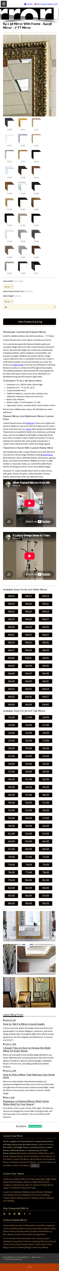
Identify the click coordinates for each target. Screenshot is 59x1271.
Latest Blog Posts (13, 1014)
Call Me (29, 4)
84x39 (45, 650)
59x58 (28, 826)
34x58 (11, 763)
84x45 (45, 665)
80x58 (28, 880)
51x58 (45, 802)
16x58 (11, 717)
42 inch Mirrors (49, 1159)
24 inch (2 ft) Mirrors (31, 1156)
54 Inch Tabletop (46, 1198)
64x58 (11, 841)
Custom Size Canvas (33, 1238)
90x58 (45, 903)
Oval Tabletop (9, 1195)
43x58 (11, 787)
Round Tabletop (22, 1195)
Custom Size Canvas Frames (14, 1244)
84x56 (28, 696)
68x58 (28, 849)
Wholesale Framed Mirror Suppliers (40, 1225)
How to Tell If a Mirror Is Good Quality (24, 1024)
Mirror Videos (50, 1228)
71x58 (28, 857)
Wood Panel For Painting (28, 1241)
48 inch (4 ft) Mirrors (11, 1162)
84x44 (28, 665)
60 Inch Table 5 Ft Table (27, 1185)
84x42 (45, 658)
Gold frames (33, 1153)
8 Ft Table (22, 1188)
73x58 (11, 864)
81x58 (45, 880)
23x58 (28, 732)
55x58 (11, 818)
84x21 (45, 603)
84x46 (11, 673)
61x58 (11, 833)
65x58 (28, 841)
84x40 (11, 658)
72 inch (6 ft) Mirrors (45, 1162)
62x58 (28, 833)
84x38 (28, 650)
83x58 (28, 888)
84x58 (11, 704)
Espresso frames (15, 1156)
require (28, 429)
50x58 (28, 802)
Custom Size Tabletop (12, 1192)
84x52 (11, 689)
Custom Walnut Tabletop (13, 1198)
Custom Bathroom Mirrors (14, 1225)
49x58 (11, 802)
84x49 (11, 681)
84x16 (11, 596)
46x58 (11, 795)
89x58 (28, 903)
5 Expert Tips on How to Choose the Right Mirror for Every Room (27, 1049)
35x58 (28, 763)
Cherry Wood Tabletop (40, 1195)
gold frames (47, 455)
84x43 (11, 665)
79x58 (11, 880)
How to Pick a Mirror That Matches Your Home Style (29, 1076)
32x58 (28, 756)
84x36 (45, 642)
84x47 (28, 673)
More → (35, 1165)
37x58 (11, 771)
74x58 (28, 864)
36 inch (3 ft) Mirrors (21, 1159)
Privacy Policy (36, 1257)
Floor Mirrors (8, 1234)
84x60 (45, 704)
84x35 (28, 642)
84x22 (11, 611)
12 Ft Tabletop (9, 1201)
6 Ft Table (42, 1185)
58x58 (11, 826)
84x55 (11, 696)
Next (53, 63)
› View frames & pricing (29, 321)
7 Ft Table (12, 1188)
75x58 (45, 864)
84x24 (45, 611)
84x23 (28, 611)
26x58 (28, 740)
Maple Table (8, 1182)
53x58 (28, 810)
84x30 (45, 627)
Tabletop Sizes (28, 1192)
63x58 (45, 833)
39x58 (45, 771)
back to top (29, 1267)
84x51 (45, 681)
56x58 (28, 818)
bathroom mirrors (45, 1144)
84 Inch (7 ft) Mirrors (21, 1165)
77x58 (28, 872)
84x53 (28, 689)
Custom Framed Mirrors (24, 1234)
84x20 (28, 603)
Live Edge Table (35, 1182)
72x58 (45, 857)
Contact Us (35, 1247)
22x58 (11, 732)
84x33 (45, 634)
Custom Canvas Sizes (36, 1244)
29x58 (28, 748)
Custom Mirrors (37, 1228)
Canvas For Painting (16, 1247)
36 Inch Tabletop (31, 1198)
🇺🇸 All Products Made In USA (45, 4)
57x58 (45, 818)
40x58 (11, 779)
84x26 (28, 619)
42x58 (45, 779)
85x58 (11, 895)
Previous (5, 63)
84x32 (28, 634)
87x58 (45, 895)
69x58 (45, 849)
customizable (17, 365)
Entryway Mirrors (23, 1231)
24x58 (45, 732)
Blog (28, 1247)
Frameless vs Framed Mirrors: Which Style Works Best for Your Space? (26, 1103)
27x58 (45, 740)
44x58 (28, 787)
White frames (44, 1153)
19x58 (11, 725)
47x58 (28, 795)
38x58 (28, 771)
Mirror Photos (9, 1231)
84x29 (28, 627)
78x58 (45, 872)
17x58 (28, 717)
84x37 (11, 650)
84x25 (11, 619)
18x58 (45, 717)
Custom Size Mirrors (11, 1228)
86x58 (28, 895)
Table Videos (35, 1179)
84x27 (45, 619)
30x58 (45, 748)
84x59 (28, 704)
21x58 (45, 725)
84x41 (28, 658)
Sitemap (45, 1247)
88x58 (11, 903)
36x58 (45, 763)
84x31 (11, 634)
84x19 (11, 603)
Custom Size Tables (11, 1179)
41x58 (28, 779)
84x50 (28, 681)
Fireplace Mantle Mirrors (41, 1231)
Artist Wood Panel (47, 1241)
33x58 (45, 756)
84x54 (45, 689)
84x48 (45, 673)
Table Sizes (24, 1179)
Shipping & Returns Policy (13, 1259)
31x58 (11, 756)
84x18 (45, 596)
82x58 (11, 888)
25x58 (11, 740)
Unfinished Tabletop (43, 1192)
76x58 (11, 872)
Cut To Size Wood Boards (13, 1238)
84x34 (11, 642)
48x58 (45, 795)
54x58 (45, 810)
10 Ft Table (31, 1188)
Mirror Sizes (25, 1228)
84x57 (45, 696)
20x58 (28, 725)
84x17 (28, 596)
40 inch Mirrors (36, 1159)
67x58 (11, 849)
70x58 (11, 857)
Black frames (22, 1153)
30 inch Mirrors (46, 1156)
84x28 (11, 627)
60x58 (45, 826)
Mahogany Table (21, 1182)
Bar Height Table (48, 1179)
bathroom (30, 423)
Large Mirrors (40, 1234)
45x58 (45, 787)
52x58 (11, 810)
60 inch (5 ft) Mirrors (28, 1162)
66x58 (45, 841)
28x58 (11, 748)
